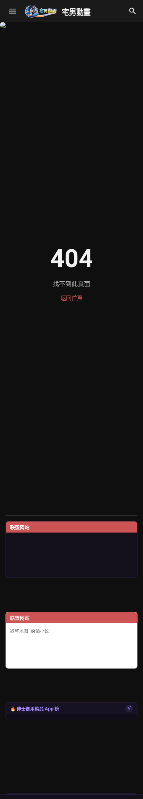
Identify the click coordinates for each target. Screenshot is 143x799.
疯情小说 (40, 631)
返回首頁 (71, 298)
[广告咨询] (129, 708)
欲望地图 (19, 631)
